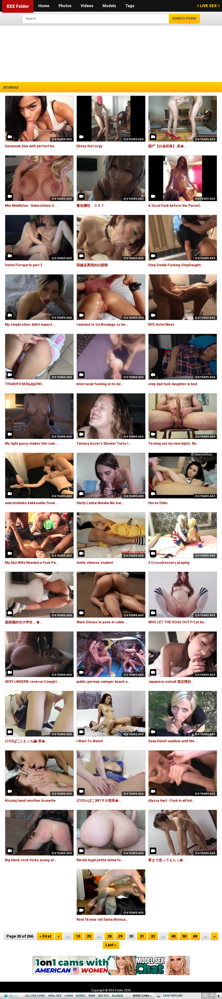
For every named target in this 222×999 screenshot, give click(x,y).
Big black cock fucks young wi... (31, 860)
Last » (111, 945)
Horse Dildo (158, 503)
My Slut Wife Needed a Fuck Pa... (31, 563)
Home (43, 5)
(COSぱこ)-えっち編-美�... (26, 741)
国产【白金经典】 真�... (167, 146)
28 (109, 936)
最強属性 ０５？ (90, 206)
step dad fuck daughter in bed (172, 384)
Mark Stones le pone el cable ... (102, 622)
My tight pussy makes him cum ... (32, 443)
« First (45, 936)
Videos (87, 5)
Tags (129, 5)
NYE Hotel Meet (161, 324)
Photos (65, 5)
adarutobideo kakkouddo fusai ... (31, 503)
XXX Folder (18, 6)
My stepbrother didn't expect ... (30, 324)
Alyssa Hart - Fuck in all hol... (171, 801)
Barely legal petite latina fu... (100, 860)
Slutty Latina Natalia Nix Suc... (100, 503)
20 (89, 936)
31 (142, 936)
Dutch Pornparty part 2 (23, 265)
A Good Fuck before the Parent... (175, 206)
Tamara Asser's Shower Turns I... (104, 443)
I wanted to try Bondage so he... (102, 324)
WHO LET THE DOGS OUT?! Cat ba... (177, 622)
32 (153, 936)
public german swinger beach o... (103, 682)
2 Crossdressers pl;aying (168, 563)
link (218, 931)
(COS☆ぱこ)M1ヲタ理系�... (99, 801)
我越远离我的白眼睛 (92, 265)
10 (78, 936)
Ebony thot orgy (89, 146)
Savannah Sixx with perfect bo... (31, 146)
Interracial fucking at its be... (100, 384)
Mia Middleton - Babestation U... (31, 206)
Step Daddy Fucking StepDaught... (175, 265)
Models (109, 5)
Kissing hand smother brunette (30, 801)
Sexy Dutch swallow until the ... (173, 741)
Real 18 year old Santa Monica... (102, 919)
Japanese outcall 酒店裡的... (171, 682)
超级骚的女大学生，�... (23, 622)
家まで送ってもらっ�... (167, 860)
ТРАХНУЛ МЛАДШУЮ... (24, 384)
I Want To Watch (90, 741)
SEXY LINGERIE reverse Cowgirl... (32, 682)
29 (120, 936)
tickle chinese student (95, 563)
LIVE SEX (208, 5)
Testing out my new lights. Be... (173, 443)
